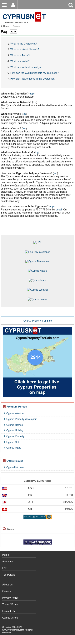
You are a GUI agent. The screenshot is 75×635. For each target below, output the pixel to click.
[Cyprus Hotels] (37, 270)
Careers (6, 591)
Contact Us (8, 611)
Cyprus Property (15, 436)
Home (5, 554)
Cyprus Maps (13, 447)
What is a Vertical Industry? (25, 67)
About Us (7, 584)
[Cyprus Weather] (37, 289)
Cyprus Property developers (21, 419)
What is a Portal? (20, 55)
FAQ (4, 568)
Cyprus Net (12, 442)
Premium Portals (17, 406)
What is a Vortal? (19, 61)
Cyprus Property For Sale (37, 320)
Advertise (7, 561)
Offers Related (15, 460)
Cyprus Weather (15, 413)
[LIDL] (37, 242)
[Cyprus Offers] (23, 11)
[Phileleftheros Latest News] (37, 542)
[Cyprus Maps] (38, 280)
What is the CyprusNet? (23, 43)
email (59, 209)
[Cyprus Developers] (37, 261)
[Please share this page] (13, 31)
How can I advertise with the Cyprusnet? (32, 78)
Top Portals (8, 574)
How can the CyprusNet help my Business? (34, 72)
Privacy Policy (10, 597)
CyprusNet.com (15, 467)
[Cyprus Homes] (37, 299)
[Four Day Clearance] (37, 252)
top (32, 93)
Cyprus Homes (14, 424)
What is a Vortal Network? (24, 49)
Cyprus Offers (10, 617)
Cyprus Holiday (14, 430)
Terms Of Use (10, 604)
